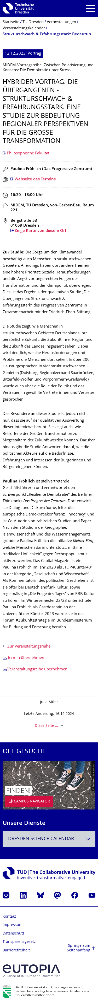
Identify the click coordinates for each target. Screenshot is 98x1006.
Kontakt (9, 916)
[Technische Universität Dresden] (18, 8)
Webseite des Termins (35, 179)
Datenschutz (14, 933)
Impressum (12, 925)
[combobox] (49, 839)
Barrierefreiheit (16, 950)
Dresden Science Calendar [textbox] (41, 839)
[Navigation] (90, 8)
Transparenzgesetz (19, 942)
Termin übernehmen (25, 658)
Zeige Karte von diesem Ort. (41, 231)
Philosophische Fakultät (28, 153)
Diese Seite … (46, 726)
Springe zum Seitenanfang (78, 948)
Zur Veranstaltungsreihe (28, 647)
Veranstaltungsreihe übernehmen (37, 669)
